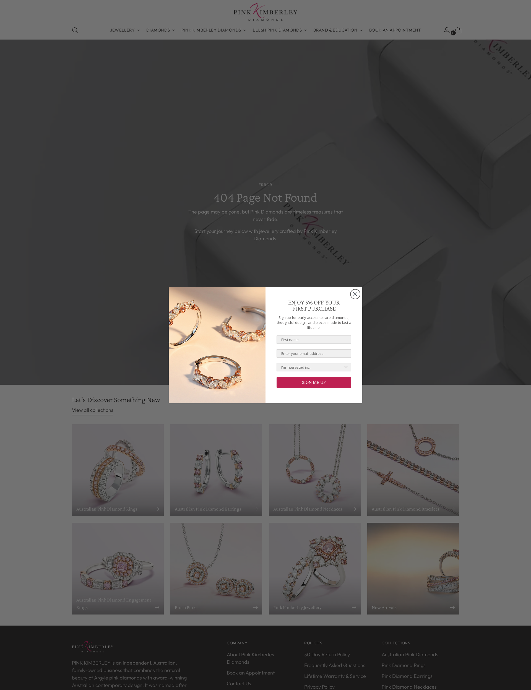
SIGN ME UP (314, 382)
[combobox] (312, 367)
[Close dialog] (355, 294)
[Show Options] (346, 367)
